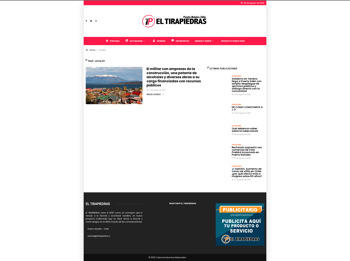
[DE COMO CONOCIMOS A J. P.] (218, 108)
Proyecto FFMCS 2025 (233, 41)
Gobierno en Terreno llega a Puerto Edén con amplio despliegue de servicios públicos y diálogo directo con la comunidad (247, 85)
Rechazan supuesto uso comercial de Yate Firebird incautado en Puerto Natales (247, 151)
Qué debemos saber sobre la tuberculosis (245, 130)
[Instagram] (96, 21)
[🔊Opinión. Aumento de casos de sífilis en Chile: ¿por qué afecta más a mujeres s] (218, 172)
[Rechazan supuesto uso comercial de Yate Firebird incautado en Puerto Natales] (218, 151)
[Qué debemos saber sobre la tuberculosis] (218, 130)
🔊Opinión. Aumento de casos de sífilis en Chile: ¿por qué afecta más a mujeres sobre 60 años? (247, 172)
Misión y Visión (203, 41)
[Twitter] (91, 21)
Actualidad (236, 76)
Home (92, 50)
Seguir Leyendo (154, 94)
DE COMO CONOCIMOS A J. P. (247, 108)
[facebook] (86, 21)
